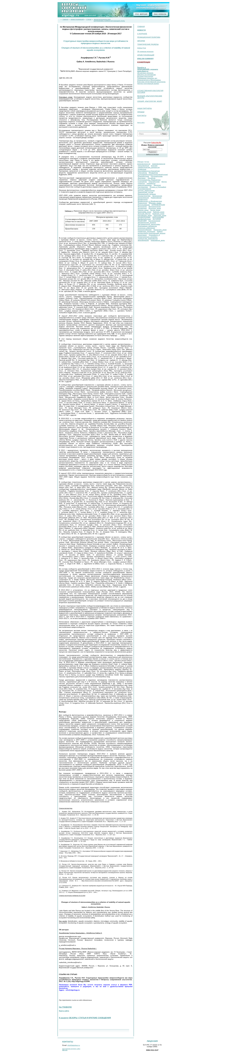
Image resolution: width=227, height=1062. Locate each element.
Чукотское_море (160, 215)
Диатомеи (142, 178)
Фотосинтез (142, 206)
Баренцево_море (144, 212)
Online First (141, 48)
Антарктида (142, 208)
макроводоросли (158, 164)
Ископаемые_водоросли (147, 226)
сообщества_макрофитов (148, 238)
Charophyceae (154, 182)
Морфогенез (143, 199)
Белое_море (155, 210)
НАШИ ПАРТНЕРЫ (144, 108)
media (64, 1050)
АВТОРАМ (141, 41)
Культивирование (144, 189)
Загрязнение (157, 196)
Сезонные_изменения (146, 228)
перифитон (151, 183)
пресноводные (143, 166)
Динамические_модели (147, 222)
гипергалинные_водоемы (147, 237)
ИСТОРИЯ (157, 219)
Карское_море (158, 212)
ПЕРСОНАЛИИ (158, 217)
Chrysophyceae (157, 176)
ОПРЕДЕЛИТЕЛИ (158, 205)
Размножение (156, 198)
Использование (144, 205)
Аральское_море (160, 230)
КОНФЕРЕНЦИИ (144, 217)
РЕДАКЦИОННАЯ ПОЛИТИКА (148, 37)
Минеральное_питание (147, 194)
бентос (164, 182)
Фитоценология (155, 206)
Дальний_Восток (144, 214)
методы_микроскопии (146, 190)
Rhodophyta (153, 173)
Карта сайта (140, 122)
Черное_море (143, 210)
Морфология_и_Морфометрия (150, 201)
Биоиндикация (143, 198)
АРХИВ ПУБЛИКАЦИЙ (145, 55)
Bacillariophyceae (144, 219)
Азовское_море (158, 214)
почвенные (142, 169)
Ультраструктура (144, 196)
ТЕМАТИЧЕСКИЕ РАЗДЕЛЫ (148, 44)
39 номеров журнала (145, 51)
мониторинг (142, 235)
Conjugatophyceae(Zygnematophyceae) (153, 174)
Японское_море (154, 208)
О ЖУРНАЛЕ (142, 34)
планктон (141, 183)
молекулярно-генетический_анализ (151, 233)
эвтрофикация (143, 240)
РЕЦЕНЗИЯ (142, 221)
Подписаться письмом (152, 154)
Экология (157, 185)
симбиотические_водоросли (149, 167)
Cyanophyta (142, 182)
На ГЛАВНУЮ (65, 1007)
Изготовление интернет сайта (71, 1048)
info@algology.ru (73, 1045)
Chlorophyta (142, 173)
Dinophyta (151, 178)
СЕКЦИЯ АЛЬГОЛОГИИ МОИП (149, 101)
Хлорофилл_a (154, 235)
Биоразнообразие (145, 230)
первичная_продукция (146, 231)
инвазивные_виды (158, 240)
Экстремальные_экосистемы (149, 224)
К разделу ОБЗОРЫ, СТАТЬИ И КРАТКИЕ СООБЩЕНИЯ (85, 1018)
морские (154, 166)
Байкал (160, 231)
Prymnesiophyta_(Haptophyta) (149, 180)
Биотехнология (154, 221)
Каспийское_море (145, 215)
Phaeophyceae (143, 176)
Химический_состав (145, 192)
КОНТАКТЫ (141, 115)
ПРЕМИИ (140, 112)
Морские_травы (155, 203)
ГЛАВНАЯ (141, 27)
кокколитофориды (145, 185)
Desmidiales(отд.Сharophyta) (149, 171)
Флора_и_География (158, 187)
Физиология (142, 203)
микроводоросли (143, 164)
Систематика (143, 187)
